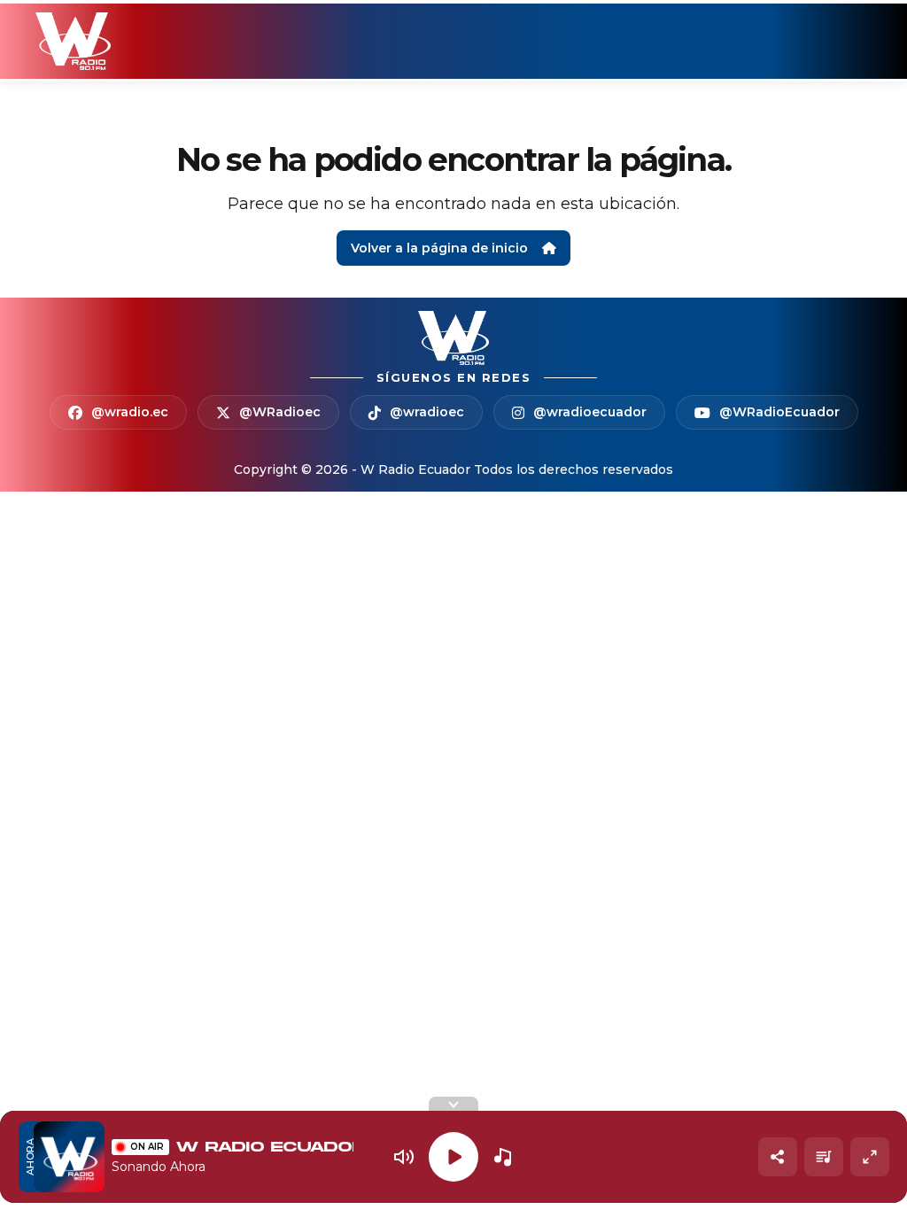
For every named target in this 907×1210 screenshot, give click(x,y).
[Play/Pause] (453, 1157)
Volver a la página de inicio (439, 248)
